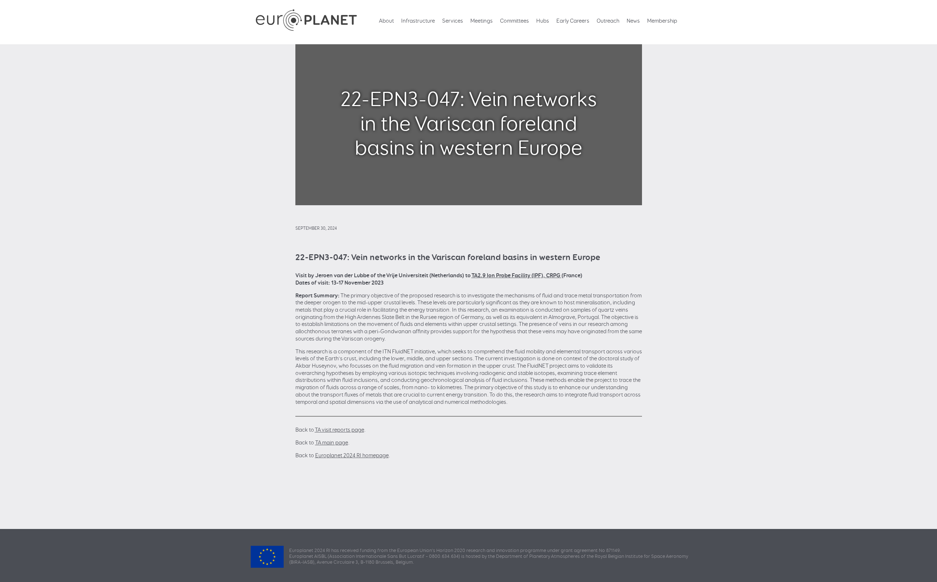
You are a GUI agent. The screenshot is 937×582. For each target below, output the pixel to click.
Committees (514, 21)
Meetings (481, 21)
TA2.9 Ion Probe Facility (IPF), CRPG (516, 275)
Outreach (608, 21)
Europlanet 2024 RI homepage (352, 455)
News (633, 21)
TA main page (331, 442)
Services (452, 21)
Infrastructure (418, 21)
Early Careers (572, 21)
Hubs (542, 21)
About (386, 21)
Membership (662, 21)
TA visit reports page (339, 430)
